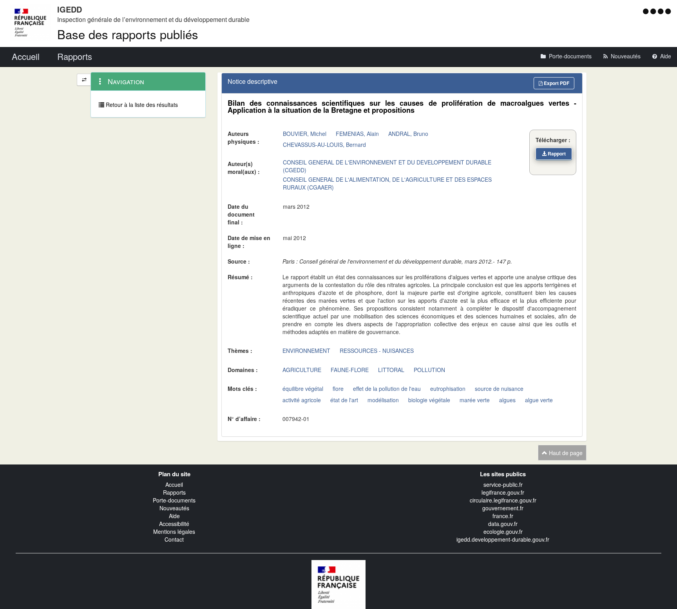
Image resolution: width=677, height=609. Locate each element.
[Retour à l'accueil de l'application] (338, 583)
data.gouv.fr (503, 524)
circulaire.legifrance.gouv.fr (503, 500)
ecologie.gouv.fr (503, 531)
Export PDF (556, 83)
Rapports (174, 492)
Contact (174, 539)
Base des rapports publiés (127, 34)
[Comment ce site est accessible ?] (646, 11)
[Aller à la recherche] (661, 11)
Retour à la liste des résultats (141, 104)
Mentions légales (174, 531)
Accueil (174, 484)
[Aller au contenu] (654, 11)
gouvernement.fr (502, 508)
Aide (174, 516)
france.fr (502, 516)
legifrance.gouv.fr (503, 492)
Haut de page (565, 453)
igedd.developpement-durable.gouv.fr (502, 539)
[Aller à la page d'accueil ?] (668, 11)
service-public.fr (503, 484)
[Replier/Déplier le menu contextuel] (84, 80)
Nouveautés (174, 508)
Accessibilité (174, 524)
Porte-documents (174, 500)
